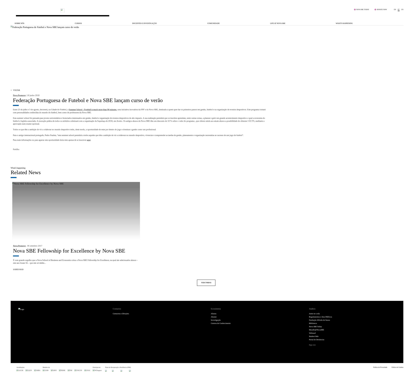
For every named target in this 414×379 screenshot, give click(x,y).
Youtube (337, 350)
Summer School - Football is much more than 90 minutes (92, 109)
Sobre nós (19, 23)
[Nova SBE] (170, 13)
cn (402, 9)
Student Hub (313, 336)
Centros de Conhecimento (221, 323)
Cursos (78, 23)
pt (399, 9)
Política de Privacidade (380, 367)
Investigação (216, 320)
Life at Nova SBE (277, 23)
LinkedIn (27, 155)
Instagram (324, 350)
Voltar (15, 90)
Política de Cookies (397, 367)
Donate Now (382, 9)
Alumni (214, 317)
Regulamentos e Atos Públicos (320, 317)
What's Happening (344, 23)
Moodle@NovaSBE (316, 330)
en (395, 9)
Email (32, 155)
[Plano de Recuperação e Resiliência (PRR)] (115, 370)
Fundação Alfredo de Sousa (319, 320)
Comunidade (213, 23)
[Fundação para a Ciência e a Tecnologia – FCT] (107, 370)
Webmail (312, 333)
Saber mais (18, 269)
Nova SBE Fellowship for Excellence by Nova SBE (69, 251)
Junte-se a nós (314, 314)
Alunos (213, 314)
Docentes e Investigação (144, 23)
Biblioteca (313, 323)
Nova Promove (19, 95)
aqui (88, 140)
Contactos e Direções (121, 314)
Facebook (15, 155)
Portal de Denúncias (316, 340)
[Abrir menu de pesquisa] (400, 15)
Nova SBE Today (362, 9)
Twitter (21, 155)
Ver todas (206, 282)
